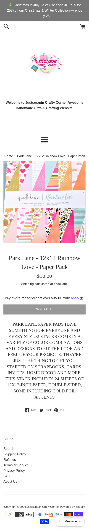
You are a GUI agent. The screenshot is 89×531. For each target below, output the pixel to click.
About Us (10, 481)
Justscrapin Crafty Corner (43, 506)
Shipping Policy (14, 454)
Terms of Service (16, 465)
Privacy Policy (14, 470)
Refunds (9, 459)
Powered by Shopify (72, 506)
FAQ (6, 476)
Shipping (27, 284)
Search (8, 449)
